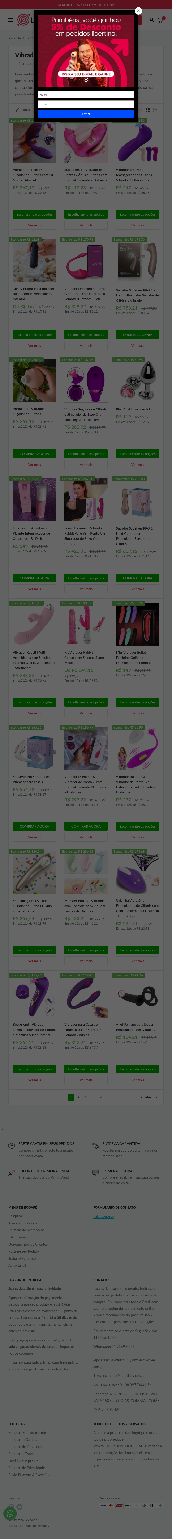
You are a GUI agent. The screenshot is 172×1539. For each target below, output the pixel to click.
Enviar (86, 114)
